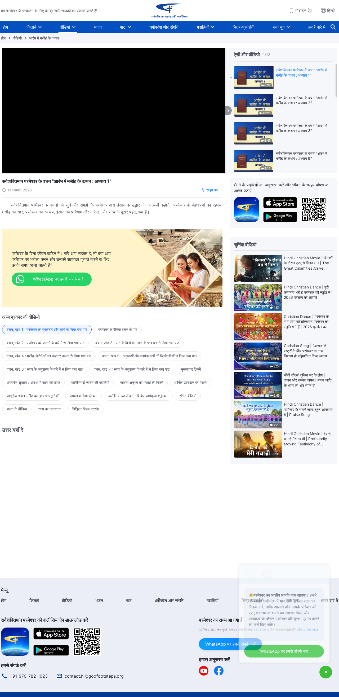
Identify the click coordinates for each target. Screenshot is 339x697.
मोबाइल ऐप (303, 10)
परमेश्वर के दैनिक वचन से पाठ (117, 329)
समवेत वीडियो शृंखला (83, 395)
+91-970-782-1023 (29, 676)
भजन (98, 27)
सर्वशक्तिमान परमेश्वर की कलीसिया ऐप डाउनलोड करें (44, 620)
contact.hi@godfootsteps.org (94, 676)
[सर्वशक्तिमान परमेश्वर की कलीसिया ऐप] (246, 209)
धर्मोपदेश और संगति (164, 27)
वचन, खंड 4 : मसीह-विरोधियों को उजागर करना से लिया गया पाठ (49, 356)
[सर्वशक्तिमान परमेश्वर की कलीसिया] (169, 10)
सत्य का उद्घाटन (49, 409)
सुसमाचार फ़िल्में (191, 369)
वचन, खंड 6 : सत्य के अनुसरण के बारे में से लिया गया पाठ (45, 369)
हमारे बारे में (316, 27)
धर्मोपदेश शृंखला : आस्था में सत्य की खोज (33, 382)
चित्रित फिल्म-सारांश (85, 409)
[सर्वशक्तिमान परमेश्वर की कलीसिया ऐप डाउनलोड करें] (15, 641)
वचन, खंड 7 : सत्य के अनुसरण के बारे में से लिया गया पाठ (132, 369)
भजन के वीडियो (17, 409)
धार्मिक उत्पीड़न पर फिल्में (190, 382)
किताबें (31, 27)
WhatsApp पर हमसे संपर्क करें (230, 644)
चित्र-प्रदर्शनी (244, 27)
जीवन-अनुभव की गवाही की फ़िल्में (141, 382)
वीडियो (65, 27)
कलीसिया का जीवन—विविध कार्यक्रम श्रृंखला (138, 395)
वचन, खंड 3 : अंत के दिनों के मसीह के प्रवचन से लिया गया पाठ (137, 342)
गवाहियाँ (203, 27)
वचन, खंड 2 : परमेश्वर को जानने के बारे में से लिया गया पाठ (45, 342)
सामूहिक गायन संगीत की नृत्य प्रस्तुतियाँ (33, 395)
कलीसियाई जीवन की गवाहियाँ (90, 382)
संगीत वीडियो (187, 395)
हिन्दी (331, 10)
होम (5, 27)
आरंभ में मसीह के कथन (44, 38)
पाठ (123, 27)
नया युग (278, 27)
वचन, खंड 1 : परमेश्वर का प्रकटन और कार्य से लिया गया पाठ (47, 329)
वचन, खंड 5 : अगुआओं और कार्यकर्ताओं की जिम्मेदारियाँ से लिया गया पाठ (149, 356)
